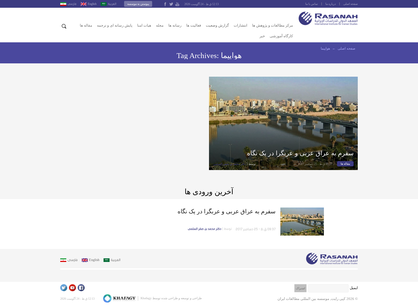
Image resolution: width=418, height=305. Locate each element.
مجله (160, 25)
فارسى (71, 3)
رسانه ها (174, 25)
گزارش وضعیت (217, 25)
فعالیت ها (193, 25)
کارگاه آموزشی (281, 36)
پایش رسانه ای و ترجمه (114, 25)
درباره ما (330, 3)
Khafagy (146, 298)
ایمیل (354, 288)
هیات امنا (144, 25)
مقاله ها (86, 25)
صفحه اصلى (350, 3)
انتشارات (240, 25)
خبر (262, 36)
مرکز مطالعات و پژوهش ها (272, 25)
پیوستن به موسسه (138, 4)
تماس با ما (311, 3)
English (92, 4)
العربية (112, 3)
